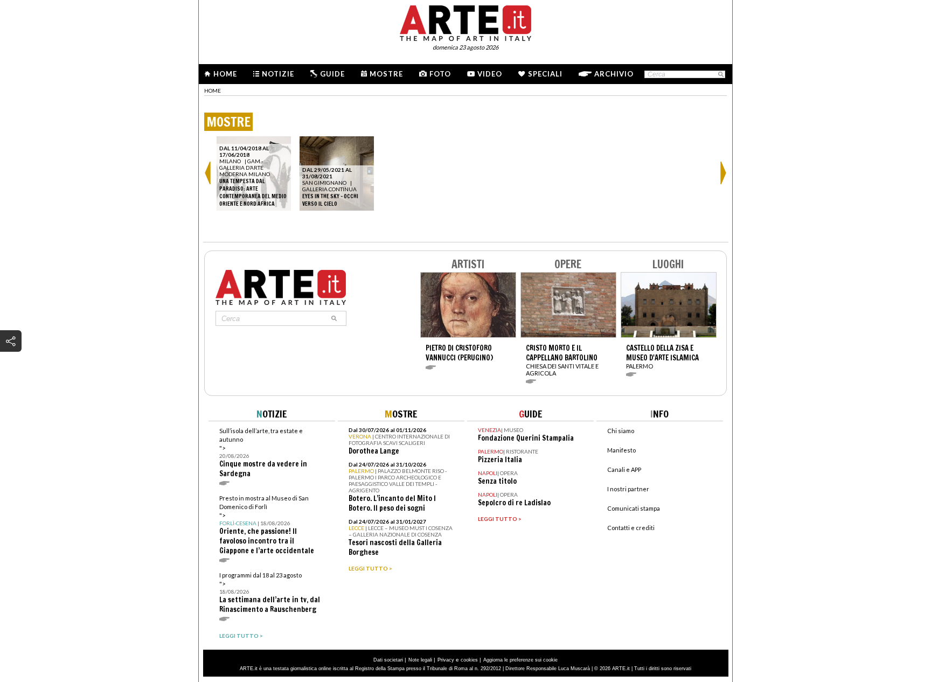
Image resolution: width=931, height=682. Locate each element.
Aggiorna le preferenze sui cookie (520, 660)
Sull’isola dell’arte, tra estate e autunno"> (263, 452)
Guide (332, 73)
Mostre (386, 73)
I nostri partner (628, 488)
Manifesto (621, 450)
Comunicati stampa (633, 508)
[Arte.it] (465, 21)
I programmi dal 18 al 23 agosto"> (269, 593)
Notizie (278, 73)
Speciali (545, 73)
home (212, 90)
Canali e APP (624, 469)
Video (489, 73)
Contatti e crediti (631, 527)
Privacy (445, 660)
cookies (469, 660)
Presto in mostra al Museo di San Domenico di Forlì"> (266, 525)
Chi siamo (620, 430)
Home (225, 73)
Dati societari (388, 660)
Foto (440, 73)
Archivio (614, 73)
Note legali (420, 660)
